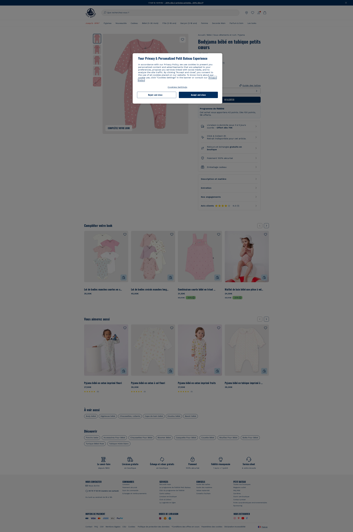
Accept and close (198, 94)
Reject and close (155, 94)
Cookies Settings (177, 87)
